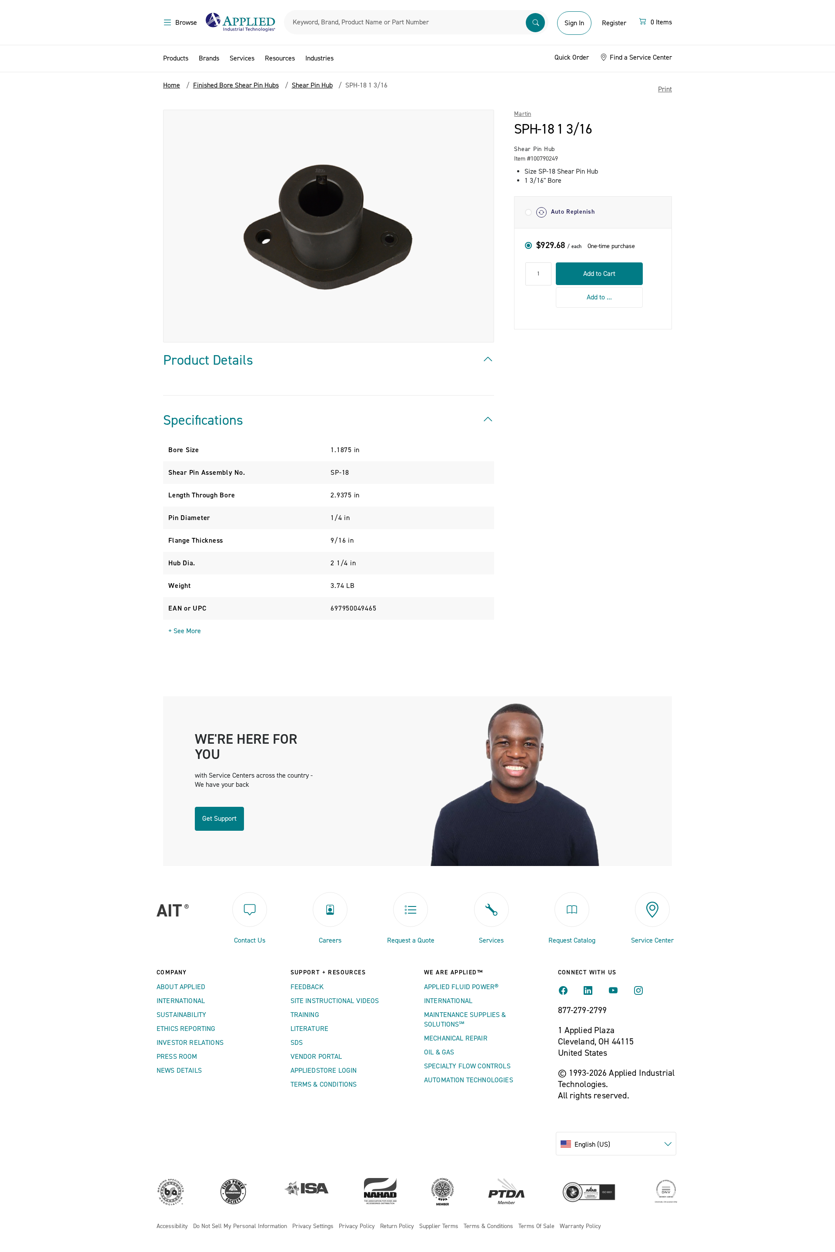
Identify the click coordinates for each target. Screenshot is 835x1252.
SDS (297, 1042)
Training (305, 1014)
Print (665, 89)
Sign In (574, 23)
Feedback (307, 987)
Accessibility (172, 1226)
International (181, 1001)
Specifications (203, 420)
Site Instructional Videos (335, 1001)
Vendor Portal (316, 1056)
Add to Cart (599, 273)
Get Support (219, 818)
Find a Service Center (640, 57)
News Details (179, 1070)
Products (175, 58)
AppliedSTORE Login (324, 1070)
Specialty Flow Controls (467, 1066)
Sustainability (181, 1014)
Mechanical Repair (456, 1038)
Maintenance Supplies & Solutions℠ (465, 1019)
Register (614, 23)
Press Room (177, 1056)
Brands (209, 58)
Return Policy (397, 1226)
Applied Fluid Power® (461, 987)
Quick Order (571, 57)
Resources (280, 58)
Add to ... (599, 297)
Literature (310, 1028)
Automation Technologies (468, 1080)
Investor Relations (190, 1042)
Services (242, 58)
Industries (319, 58)
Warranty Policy (580, 1226)
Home (171, 85)
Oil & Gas (439, 1052)
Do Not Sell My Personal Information (240, 1226)
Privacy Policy (357, 1226)
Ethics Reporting (186, 1028)
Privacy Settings (313, 1226)
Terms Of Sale (536, 1226)
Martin (522, 114)
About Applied (181, 987)
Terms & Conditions (324, 1084)
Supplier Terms (438, 1226)
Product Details (208, 360)
